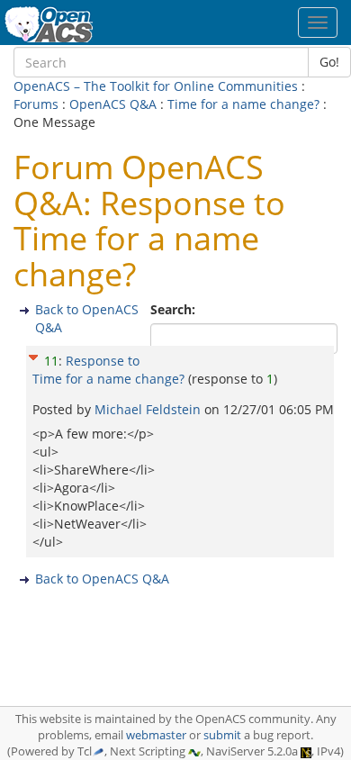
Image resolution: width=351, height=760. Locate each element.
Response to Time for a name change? (108, 369)
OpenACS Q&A (113, 104)
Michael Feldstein (149, 409)
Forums (36, 104)
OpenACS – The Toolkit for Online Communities (156, 86)
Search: (174, 309)
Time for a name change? (243, 104)
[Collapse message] (33, 354)
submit (222, 735)
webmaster (156, 735)
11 (51, 360)
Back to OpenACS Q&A (102, 578)
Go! (329, 61)
